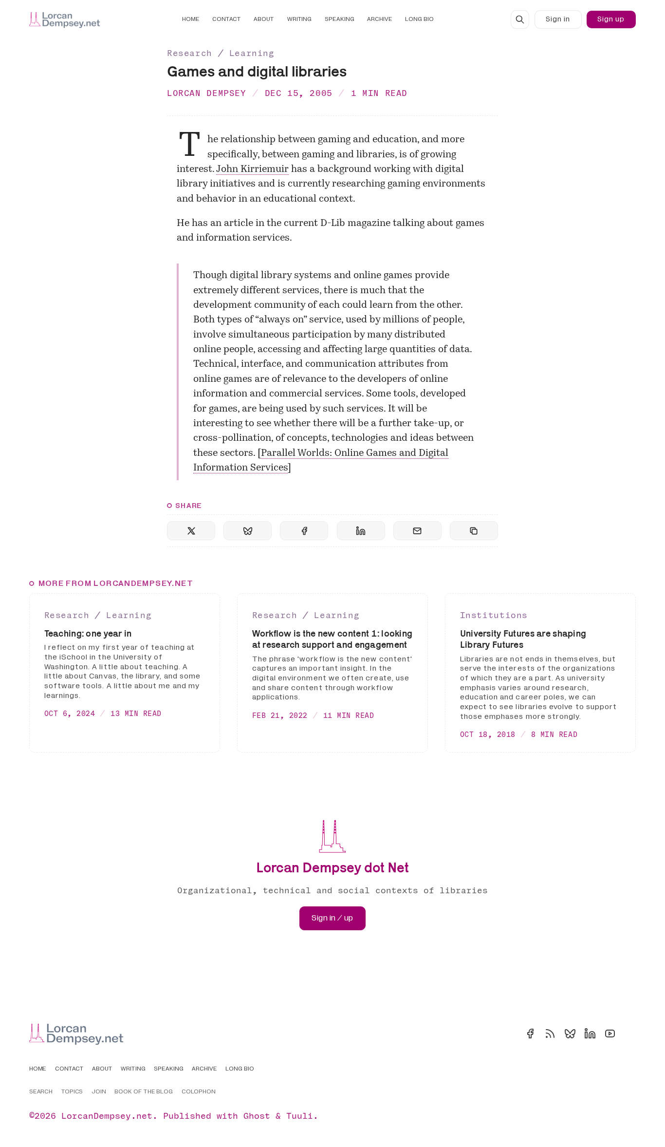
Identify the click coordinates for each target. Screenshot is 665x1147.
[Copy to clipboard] (474, 530)
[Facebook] (530, 1033)
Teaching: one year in (88, 633)
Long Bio (419, 19)
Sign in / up (332, 918)
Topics (72, 1092)
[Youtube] (610, 1033)
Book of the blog (143, 1092)
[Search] (520, 19)
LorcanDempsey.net (106, 1115)
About (264, 19)
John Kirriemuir (252, 169)
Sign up (611, 19)
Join (99, 1092)
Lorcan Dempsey (206, 93)
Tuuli (299, 1115)
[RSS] (550, 1033)
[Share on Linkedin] (361, 530)
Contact (226, 19)
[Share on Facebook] (304, 530)
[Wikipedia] (630, 1033)
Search (41, 1092)
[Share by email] (417, 530)
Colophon (199, 1092)
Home (191, 19)
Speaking (339, 19)
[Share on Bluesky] (247, 530)
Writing (299, 19)
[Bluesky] (570, 1033)
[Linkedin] (590, 1033)
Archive (379, 19)
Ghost (256, 1115)
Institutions (494, 615)
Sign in (558, 19)
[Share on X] (191, 530)
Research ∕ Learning (221, 53)
